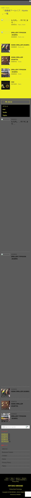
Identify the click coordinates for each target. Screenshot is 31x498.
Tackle (23, 24)
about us (4, 449)
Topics (19, 24)
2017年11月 (5, 441)
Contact (4, 455)
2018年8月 (4, 436)
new (23, 37)
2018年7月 (4, 438)
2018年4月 (4, 439)
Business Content (7, 452)
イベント (5, 106)
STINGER (18, 494)
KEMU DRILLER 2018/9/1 (20, 45)
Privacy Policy (6, 462)
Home (4, 459)
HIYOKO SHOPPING (21, 479)
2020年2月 (4, 434)
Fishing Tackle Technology (15, 489)
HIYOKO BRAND (15, 486)
